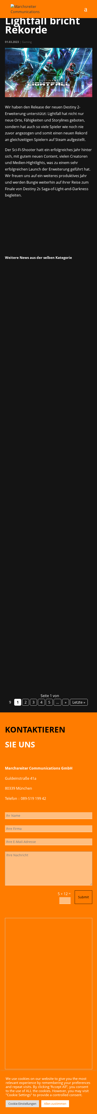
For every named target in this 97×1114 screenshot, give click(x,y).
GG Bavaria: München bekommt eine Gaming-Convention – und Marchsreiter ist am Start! (46, 482)
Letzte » (78, 702)
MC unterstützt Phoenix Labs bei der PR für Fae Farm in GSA (47, 332)
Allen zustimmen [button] (55, 1104)
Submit (83, 897)
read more (19, 400)
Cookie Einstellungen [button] (22, 1104)
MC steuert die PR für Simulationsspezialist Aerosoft (47, 606)
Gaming (27, 42)
